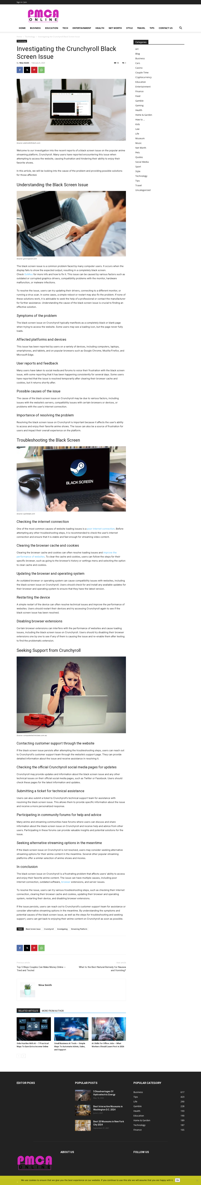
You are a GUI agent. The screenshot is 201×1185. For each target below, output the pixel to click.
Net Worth (115, 27)
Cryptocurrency (143, 77)
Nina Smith (24, 63)
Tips (152, 27)
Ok (177, 1180)
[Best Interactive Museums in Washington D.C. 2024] (83, 1110)
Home (22, 27)
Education (51, 27)
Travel (141, 27)
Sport (138, 166)
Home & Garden (143, 114)
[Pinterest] (34, 70)
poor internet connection (101, 528)
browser (66, 881)
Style (129, 27)
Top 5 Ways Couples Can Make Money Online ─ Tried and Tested (41, 969)
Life (137, 133)
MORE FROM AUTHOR (53, 1011)
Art (137, 49)
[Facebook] (20, 70)
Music (138, 143)
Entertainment (82, 27)
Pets (137, 152)
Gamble (139, 100)
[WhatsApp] (41, 70)
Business (35, 27)
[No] (197, 1180)
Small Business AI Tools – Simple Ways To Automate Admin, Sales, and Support (69, 1046)
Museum (140, 138)
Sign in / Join (22, 2)
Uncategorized (143, 190)
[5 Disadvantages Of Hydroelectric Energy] (83, 1095)
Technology (30, 36)
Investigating (62, 929)
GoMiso (28, 274)
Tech (65, 27)
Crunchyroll (49, 929)
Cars (137, 63)
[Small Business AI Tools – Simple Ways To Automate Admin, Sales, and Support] (71, 1029)
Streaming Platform (79, 929)
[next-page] (24, 1056)
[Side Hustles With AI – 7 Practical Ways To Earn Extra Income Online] (34, 1029)
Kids (137, 124)
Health (99, 27)
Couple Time (142, 72)
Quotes (139, 157)
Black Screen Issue (33, 929)
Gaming (139, 105)
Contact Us (166, 27)
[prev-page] (19, 1056)
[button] (180, 28)
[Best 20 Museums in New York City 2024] (83, 1125)
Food (137, 96)
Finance (139, 91)
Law (137, 128)
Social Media (142, 161)
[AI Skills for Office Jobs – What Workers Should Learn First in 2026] (109, 1029)
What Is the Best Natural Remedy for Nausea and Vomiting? (102, 969)
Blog (137, 53)
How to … (140, 119)
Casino (138, 67)
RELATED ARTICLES (28, 1011)
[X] (27, 70)
